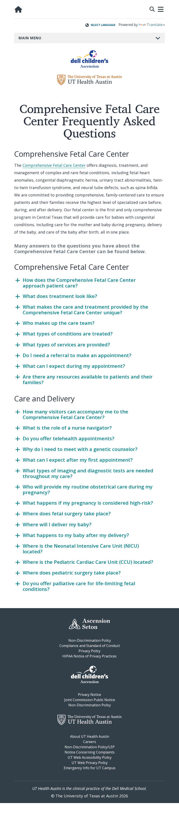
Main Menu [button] (30, 38)
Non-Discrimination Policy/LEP (90, 747)
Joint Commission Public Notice (89, 699)
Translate (155, 24)
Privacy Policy (89, 651)
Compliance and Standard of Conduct (89, 645)
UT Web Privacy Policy (90, 762)
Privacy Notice (89, 694)
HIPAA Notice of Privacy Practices (89, 656)
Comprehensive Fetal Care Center (54, 165)
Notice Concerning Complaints (90, 752)
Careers (89, 741)
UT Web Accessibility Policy (90, 757)
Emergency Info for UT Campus (89, 768)
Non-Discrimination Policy (89, 640)
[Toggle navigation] (161, 9)
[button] (152, 8)
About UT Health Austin (89, 736)
